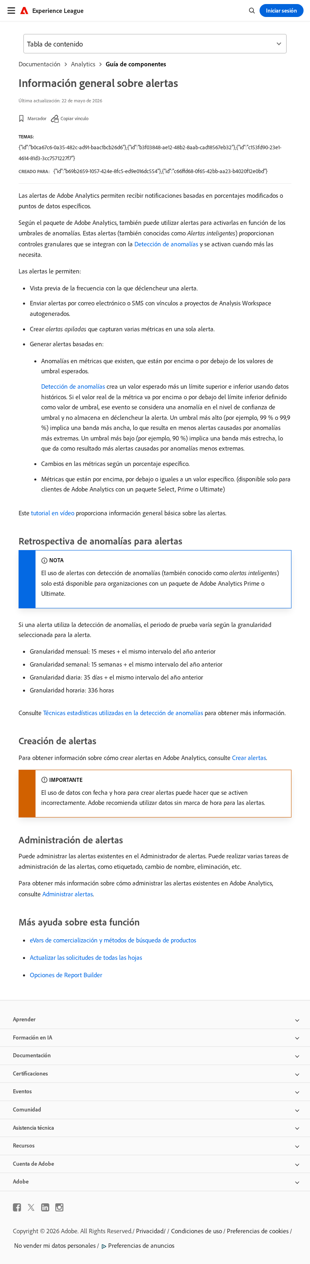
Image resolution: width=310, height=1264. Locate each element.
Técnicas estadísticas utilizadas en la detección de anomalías (123, 713)
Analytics (83, 64)
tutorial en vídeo (52, 513)
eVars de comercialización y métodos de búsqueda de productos (113, 940)
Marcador (36, 118)
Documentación (40, 64)
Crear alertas (249, 758)
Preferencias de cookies (258, 1231)
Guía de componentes (136, 64)
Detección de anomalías (166, 244)
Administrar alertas (67, 894)
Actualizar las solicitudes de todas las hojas (86, 957)
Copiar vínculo (74, 118)
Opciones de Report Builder (66, 975)
